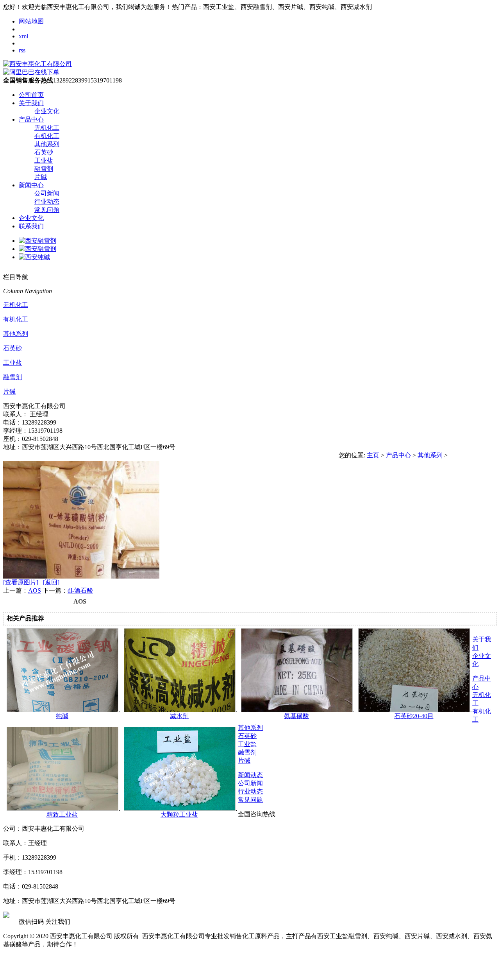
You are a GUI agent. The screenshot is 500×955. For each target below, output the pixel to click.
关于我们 (31, 103)
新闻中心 (31, 185)
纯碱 (62, 716)
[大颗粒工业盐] (180, 808)
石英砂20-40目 (414, 716)
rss (22, 50)
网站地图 (31, 21)
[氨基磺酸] (297, 710)
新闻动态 (250, 775)
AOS (34, 590)
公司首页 (31, 94)
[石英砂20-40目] (414, 710)
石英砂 (43, 152)
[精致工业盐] (62, 808)
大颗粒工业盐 (179, 814)
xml (23, 36)
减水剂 (179, 716)
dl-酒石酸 (80, 590)
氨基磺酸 (296, 716)
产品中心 (31, 119)
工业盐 (43, 160)
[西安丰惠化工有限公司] (37, 64)
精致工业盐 (62, 814)
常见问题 (46, 209)
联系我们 (31, 226)
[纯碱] (62, 710)
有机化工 (46, 136)
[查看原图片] (20, 582)
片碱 (40, 177)
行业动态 (46, 201)
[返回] (51, 582)
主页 (373, 455)
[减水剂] (180, 710)
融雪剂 (43, 168)
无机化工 (46, 127)
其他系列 (46, 144)
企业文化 (46, 111)
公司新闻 (46, 193)
